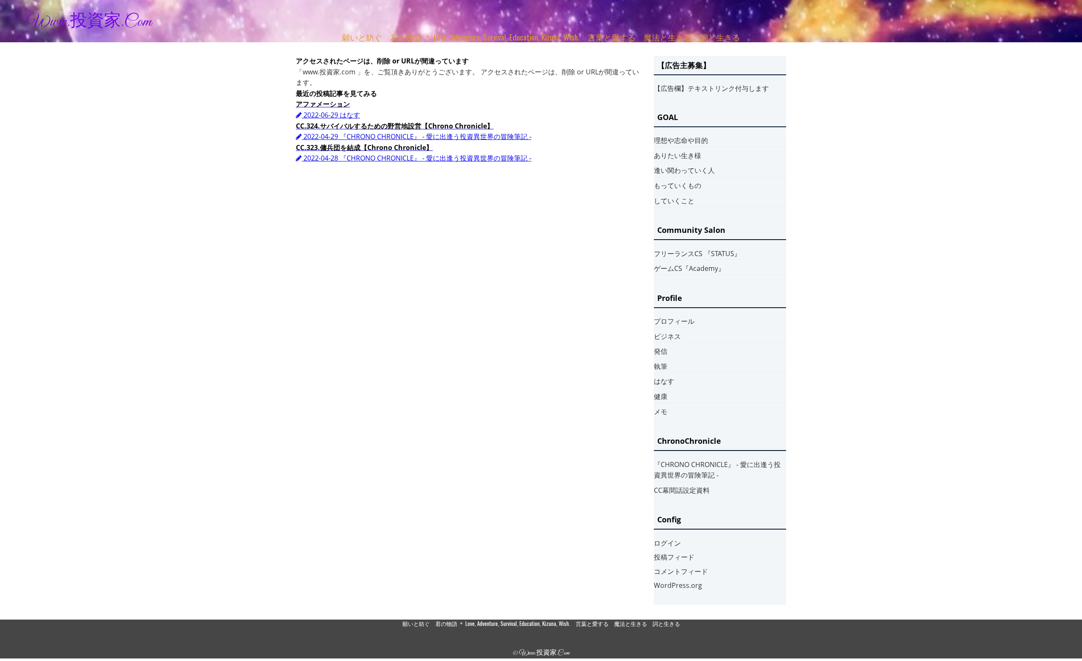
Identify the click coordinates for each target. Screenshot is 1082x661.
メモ (660, 411)
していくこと (674, 200)
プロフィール (674, 321)
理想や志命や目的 (681, 140)
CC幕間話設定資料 (682, 490)
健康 (660, 396)
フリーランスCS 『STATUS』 (697, 253)
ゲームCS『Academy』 (689, 268)
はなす (664, 381)
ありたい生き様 (677, 155)
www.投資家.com (89, 22)
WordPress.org (678, 585)
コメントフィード (681, 571)
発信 (660, 351)
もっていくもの (677, 185)
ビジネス (667, 336)
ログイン (667, 543)
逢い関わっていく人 (684, 170)
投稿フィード (674, 557)
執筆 (660, 366)
